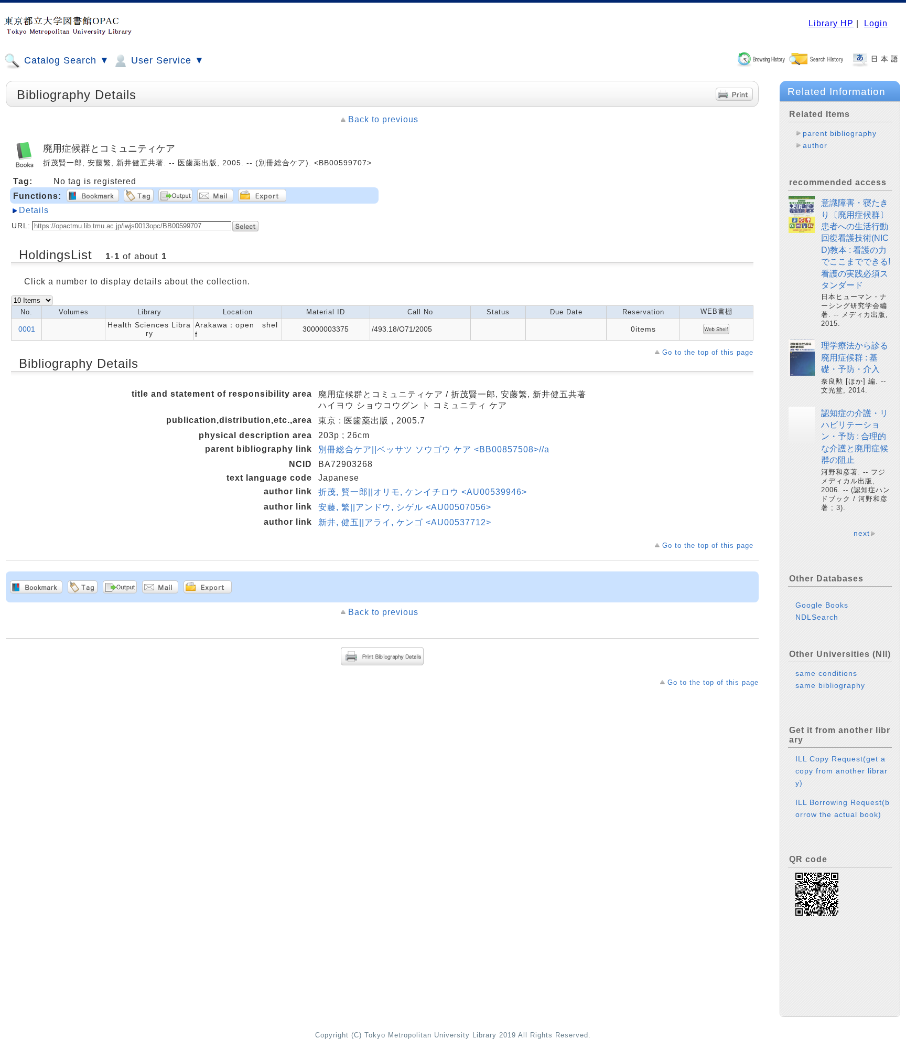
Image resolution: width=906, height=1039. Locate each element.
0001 (26, 329)
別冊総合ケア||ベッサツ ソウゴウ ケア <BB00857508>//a (433, 449)
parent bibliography (840, 133)
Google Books (821, 605)
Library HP (831, 23)
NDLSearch (816, 617)
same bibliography (830, 685)
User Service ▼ (166, 60)
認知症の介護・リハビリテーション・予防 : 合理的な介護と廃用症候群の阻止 (854, 437)
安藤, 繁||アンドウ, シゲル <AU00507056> (404, 507)
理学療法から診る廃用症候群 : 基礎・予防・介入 (854, 357)
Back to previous (383, 119)
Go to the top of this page (707, 352)
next (862, 533)
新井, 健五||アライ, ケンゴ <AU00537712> (404, 522)
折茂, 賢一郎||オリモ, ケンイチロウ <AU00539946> (422, 491)
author (815, 145)
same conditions (826, 673)
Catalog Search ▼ (65, 60)
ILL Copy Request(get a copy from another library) (841, 771)
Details (34, 210)
